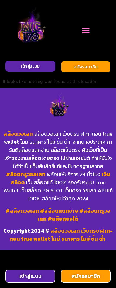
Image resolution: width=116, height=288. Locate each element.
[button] (86, 30)
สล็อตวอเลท (18, 134)
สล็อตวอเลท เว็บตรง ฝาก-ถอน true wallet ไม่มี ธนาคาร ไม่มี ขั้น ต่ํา (61, 235)
